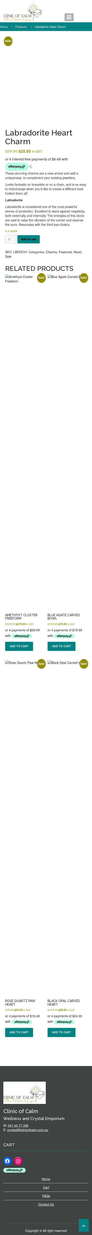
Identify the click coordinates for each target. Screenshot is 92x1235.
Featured (65, 252)
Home (46, 1179)
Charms (51, 252)
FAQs (46, 1196)
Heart (77, 252)
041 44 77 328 (18, 1125)
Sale (8, 256)
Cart (46, 1187)
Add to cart (28, 239)
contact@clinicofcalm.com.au (27, 1130)
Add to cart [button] (19, 646)
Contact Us (46, 1204)
